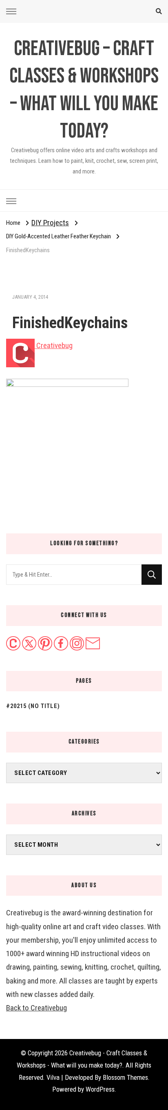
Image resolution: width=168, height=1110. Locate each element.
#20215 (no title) (33, 706)
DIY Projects (50, 222)
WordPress (100, 1089)
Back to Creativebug (36, 1007)
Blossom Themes (125, 1077)
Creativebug (54, 345)
